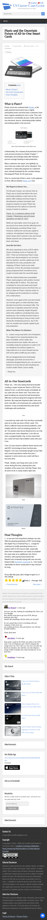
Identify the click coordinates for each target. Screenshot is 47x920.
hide (18, 85)
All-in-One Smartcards (14, 92)
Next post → (38, 584)
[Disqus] (23, 631)
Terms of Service (8, 916)
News (9, 52)
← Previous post (11, 584)
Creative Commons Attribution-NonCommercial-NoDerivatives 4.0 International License (21, 848)
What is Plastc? (12, 89)
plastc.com (27, 181)
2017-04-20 (17, 46)
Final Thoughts (11, 95)
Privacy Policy (22, 916)
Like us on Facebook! (12, 780)
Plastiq (31, 107)
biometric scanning (22, 562)
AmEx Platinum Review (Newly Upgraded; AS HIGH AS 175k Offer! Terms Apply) (31, 729)
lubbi (7, 46)
